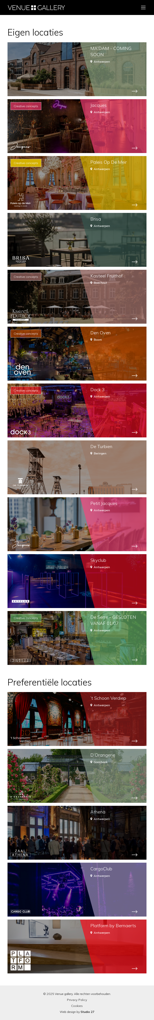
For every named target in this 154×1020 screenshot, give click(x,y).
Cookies (77, 1006)
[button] (142, 7)
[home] (36, 7)
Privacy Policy (77, 1000)
